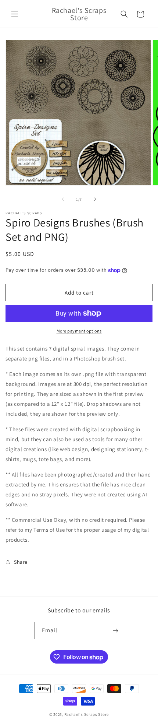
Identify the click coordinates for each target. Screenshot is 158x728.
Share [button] (21, 562)
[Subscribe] (116, 630)
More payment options (79, 331)
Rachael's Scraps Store (86, 714)
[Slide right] (95, 199)
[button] (15, 14)
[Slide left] (63, 199)
